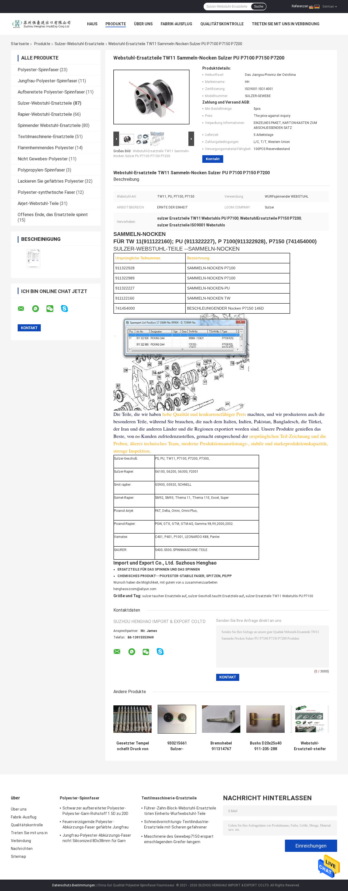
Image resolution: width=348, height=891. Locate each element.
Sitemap (18, 856)
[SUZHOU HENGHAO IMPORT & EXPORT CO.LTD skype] (68, 308)
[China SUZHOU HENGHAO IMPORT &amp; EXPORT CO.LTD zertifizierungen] (33, 258)
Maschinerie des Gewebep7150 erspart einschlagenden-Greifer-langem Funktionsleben (179, 840)
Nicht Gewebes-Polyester (43, 158)
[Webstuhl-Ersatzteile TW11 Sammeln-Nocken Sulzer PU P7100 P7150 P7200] (151, 98)
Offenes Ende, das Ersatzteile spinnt (53, 214)
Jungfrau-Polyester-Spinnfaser (47, 80)
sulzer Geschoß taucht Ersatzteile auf (216, 596)
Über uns (143, 24)
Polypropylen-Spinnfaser (41, 170)
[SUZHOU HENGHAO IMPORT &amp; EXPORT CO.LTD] (41, 24)
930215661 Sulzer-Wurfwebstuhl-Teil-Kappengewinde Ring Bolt (177, 746)
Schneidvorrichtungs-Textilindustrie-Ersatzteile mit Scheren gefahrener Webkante (177, 825)
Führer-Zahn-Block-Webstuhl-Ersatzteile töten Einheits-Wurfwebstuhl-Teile (180, 811)
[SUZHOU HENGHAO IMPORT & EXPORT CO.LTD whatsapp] (39, 309)
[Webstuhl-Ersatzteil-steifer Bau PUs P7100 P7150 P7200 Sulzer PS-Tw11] (310, 719)
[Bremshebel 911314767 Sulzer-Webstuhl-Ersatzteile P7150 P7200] (221, 719)
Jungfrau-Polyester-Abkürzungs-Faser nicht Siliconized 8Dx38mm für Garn (97, 838)
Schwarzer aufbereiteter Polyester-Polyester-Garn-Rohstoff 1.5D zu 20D (96, 811)
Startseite (20, 44)
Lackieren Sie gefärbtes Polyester (51, 181)
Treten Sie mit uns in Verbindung (285, 24)
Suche (258, 6)
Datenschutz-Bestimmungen (73, 885)
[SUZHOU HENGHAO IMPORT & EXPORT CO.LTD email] (24, 309)
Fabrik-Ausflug (176, 24)
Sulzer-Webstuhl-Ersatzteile (79, 44)
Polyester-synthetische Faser (46, 192)
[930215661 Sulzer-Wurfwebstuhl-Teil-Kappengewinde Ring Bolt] (177, 719)
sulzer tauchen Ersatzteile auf (164, 596)
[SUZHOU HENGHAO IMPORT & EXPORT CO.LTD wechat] (53, 309)
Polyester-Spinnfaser (38, 69)
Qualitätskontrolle (222, 24)
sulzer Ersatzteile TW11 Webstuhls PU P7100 (279, 596)
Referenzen (300, 6)
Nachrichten (22, 848)
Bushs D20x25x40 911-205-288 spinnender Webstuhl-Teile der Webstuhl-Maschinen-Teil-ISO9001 (265, 746)
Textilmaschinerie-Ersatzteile (46, 136)
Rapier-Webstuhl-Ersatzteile (45, 114)
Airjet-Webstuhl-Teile (38, 203)
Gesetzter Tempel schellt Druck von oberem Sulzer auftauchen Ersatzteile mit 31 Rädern (132, 746)
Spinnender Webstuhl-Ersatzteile (49, 125)
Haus (92, 24)
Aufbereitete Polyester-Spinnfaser (51, 92)
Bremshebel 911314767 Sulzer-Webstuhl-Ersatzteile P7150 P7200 (221, 746)
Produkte (115, 24)
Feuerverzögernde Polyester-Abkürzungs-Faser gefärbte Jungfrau (96, 824)
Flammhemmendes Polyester (46, 147)
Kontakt (213, 159)
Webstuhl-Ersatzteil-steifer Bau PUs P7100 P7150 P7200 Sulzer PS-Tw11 (310, 746)
